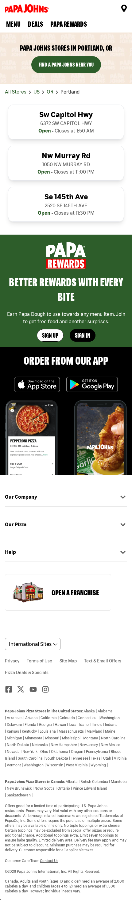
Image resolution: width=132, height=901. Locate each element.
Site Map (68, 660)
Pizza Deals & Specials (27, 672)
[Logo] (28, 8)
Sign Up (50, 335)
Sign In (82, 335)
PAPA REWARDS (68, 24)
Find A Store (124, 8)
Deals (35, 24)
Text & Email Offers (102, 660)
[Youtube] (35, 689)
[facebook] (11, 689)
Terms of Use (39, 660)
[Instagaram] (48, 689)
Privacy (12, 660)
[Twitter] (23, 689)
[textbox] (66, 801)
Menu (13, 24)
